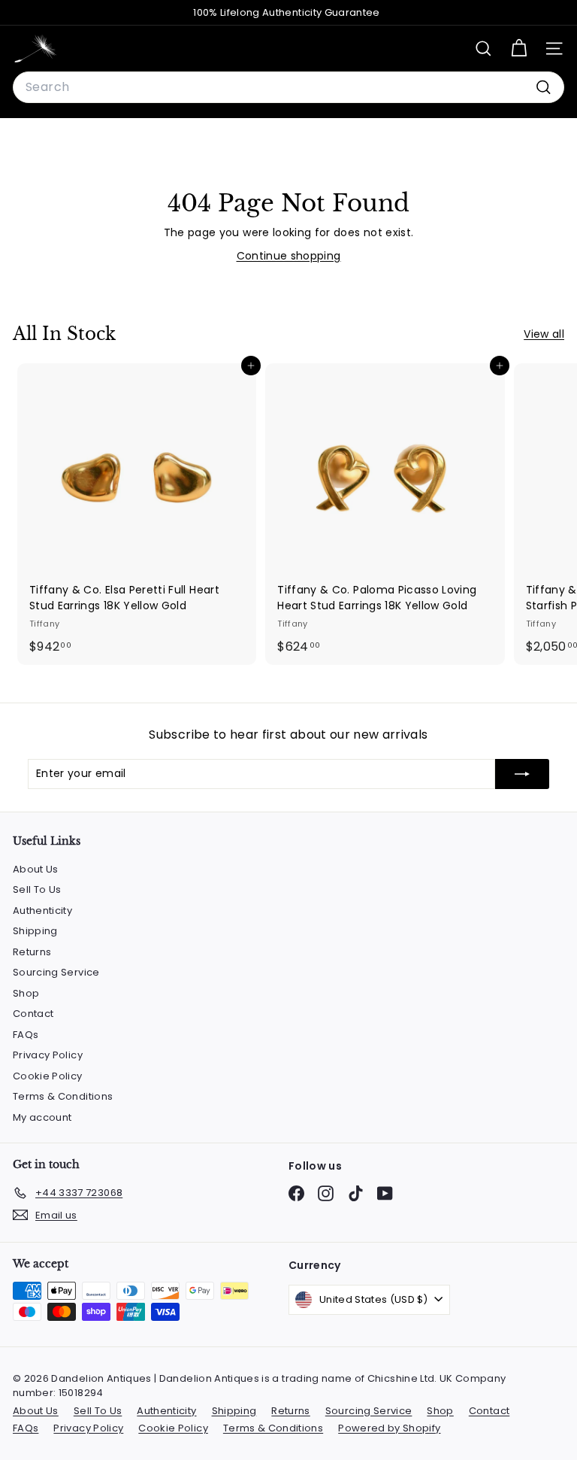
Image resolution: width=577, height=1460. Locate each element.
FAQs (25, 1034)
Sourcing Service (56, 972)
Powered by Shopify (389, 1428)
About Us (36, 869)
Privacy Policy (48, 1055)
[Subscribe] (522, 774)
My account (42, 1117)
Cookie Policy (48, 1076)
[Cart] (518, 48)
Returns (32, 952)
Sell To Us (37, 889)
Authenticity (42, 910)
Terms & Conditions (63, 1096)
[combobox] (288, 87)
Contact (33, 1013)
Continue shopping (289, 255)
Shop (26, 993)
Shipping (35, 931)
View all (544, 333)
